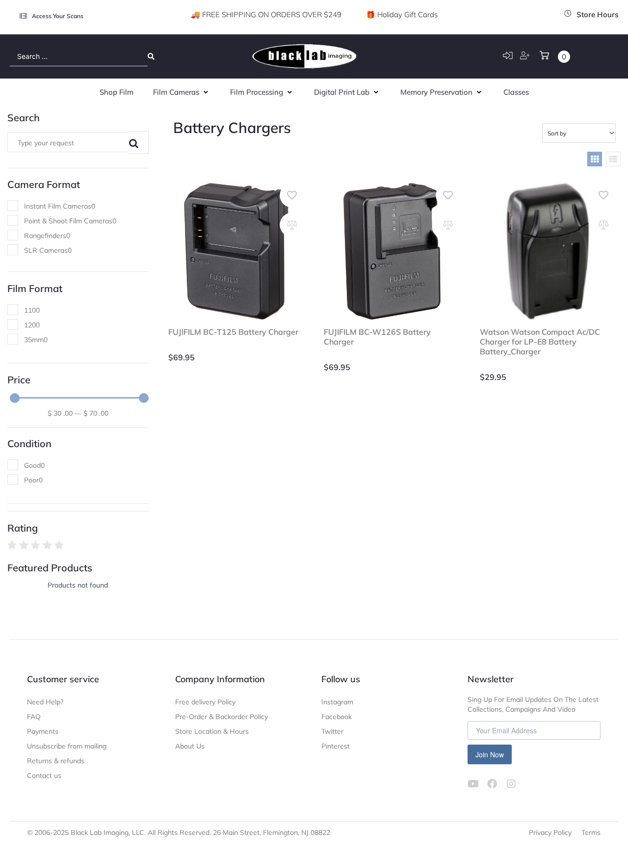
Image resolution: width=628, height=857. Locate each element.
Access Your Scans (57, 16)
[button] (181, 92)
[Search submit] (151, 56)
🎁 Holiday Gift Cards (402, 14)
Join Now (489, 754)
